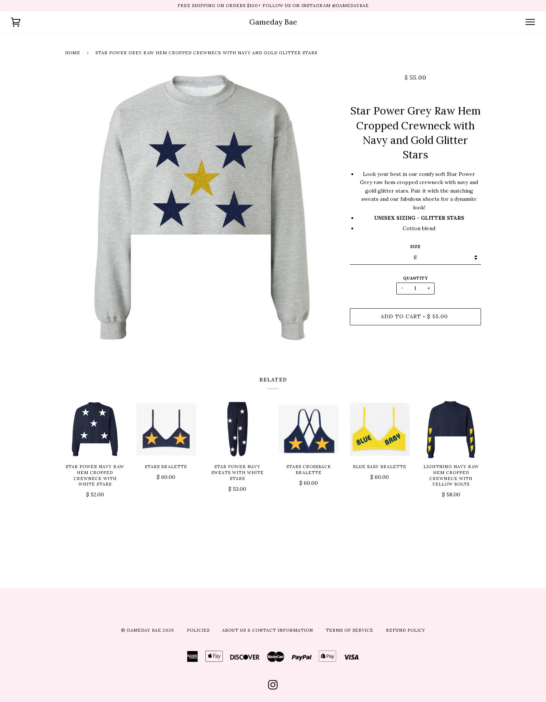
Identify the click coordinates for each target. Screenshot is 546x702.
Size (415, 246)
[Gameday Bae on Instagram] (273, 687)
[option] (202, 207)
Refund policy (405, 630)
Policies (198, 630)
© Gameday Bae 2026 (147, 630)
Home (72, 52)
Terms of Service (349, 630)
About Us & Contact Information (267, 630)
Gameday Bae (273, 21)
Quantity (415, 278)
